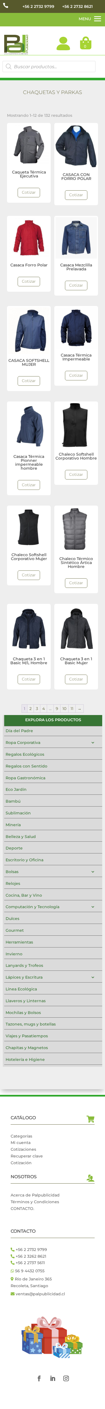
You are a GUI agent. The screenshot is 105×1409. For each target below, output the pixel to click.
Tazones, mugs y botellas (31, 1024)
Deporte (14, 848)
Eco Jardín (16, 789)
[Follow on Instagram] (66, 1378)
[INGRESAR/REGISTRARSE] (63, 43)
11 (72, 708)
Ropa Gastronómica (25, 777)
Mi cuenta (21, 1142)
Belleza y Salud (21, 836)
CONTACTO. (22, 1208)
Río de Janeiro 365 (33, 1279)
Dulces (12, 918)
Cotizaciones (23, 1149)
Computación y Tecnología (32, 906)
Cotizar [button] (29, 192)
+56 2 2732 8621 (77, 6)
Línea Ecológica (21, 989)
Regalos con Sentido (26, 766)
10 (64, 708)
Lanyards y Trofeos (24, 965)
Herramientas (19, 942)
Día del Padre (19, 730)
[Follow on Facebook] (39, 1378)
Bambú (13, 801)
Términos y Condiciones (35, 1201)
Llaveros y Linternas (26, 1000)
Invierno (14, 953)
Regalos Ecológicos (25, 754)
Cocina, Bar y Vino (24, 895)
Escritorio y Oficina (24, 859)
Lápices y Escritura (24, 977)
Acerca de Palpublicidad (35, 1195)
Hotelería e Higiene (25, 1059)
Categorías (21, 1136)
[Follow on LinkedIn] (52, 1378)
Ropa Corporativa (23, 742)
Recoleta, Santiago (29, 1285)
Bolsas (12, 871)
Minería (13, 824)
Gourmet (15, 930)
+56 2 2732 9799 (38, 6)
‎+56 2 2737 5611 (30, 1262)
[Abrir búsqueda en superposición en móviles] (49, 66)
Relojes (13, 883)
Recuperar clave (27, 1156)
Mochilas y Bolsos (23, 1012)
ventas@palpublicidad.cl (40, 1293)
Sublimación (18, 813)
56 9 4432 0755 (29, 1270)
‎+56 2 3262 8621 (30, 1256)
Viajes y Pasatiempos (27, 1035)
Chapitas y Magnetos (27, 1047)
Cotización (21, 1162)
